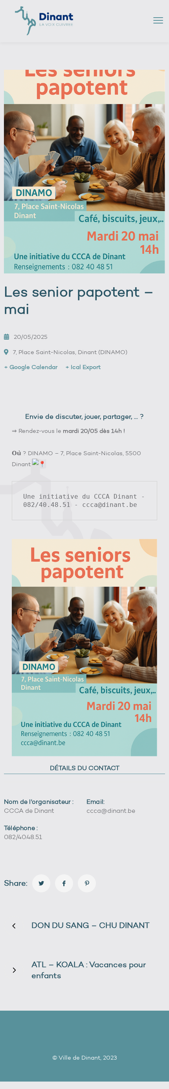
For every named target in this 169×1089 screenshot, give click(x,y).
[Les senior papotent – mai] (41, 883)
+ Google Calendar (30, 367)
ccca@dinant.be (110, 810)
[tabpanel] (84, 824)
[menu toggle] (158, 20)
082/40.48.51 (23, 837)
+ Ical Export (83, 367)
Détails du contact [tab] (84, 768)
